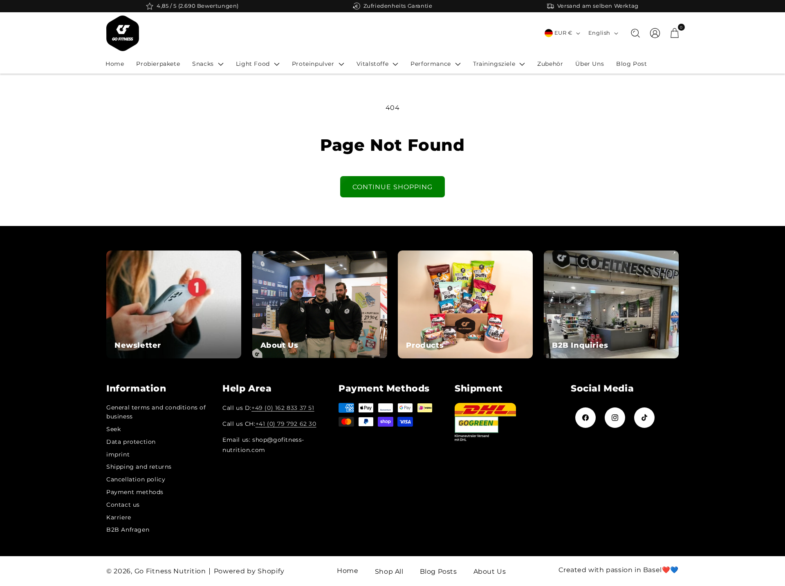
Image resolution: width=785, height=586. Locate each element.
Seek (113, 429)
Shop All (389, 571)
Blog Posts (438, 571)
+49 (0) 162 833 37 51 (282, 408)
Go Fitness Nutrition (170, 571)
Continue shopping (392, 187)
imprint (118, 454)
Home (347, 571)
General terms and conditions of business (156, 412)
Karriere (118, 517)
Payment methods (135, 492)
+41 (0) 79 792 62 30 (286, 423)
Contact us (123, 504)
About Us (489, 571)
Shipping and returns (139, 466)
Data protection (131, 441)
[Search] (635, 33)
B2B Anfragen (127, 529)
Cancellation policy (135, 479)
